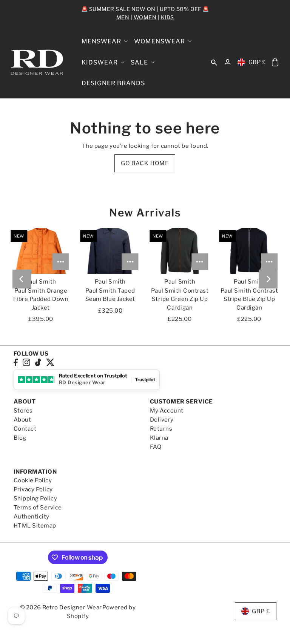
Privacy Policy (33, 489)
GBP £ (257, 62)
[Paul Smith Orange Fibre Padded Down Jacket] (41, 251)
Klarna (159, 437)
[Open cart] (274, 62)
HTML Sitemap (35, 525)
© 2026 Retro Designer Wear (61, 607)
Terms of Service (38, 507)
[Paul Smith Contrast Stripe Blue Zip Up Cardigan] (249, 251)
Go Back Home (145, 163)
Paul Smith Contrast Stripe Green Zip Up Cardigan (180, 299)
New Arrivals (145, 212)
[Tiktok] (38, 362)
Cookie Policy (33, 480)
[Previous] (21, 279)
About (22, 419)
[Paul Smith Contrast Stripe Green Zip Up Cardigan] (180, 251)
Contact (25, 428)
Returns (161, 428)
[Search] (214, 62)
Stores (23, 410)
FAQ (156, 446)
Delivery (162, 419)
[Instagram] (26, 362)
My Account (167, 410)
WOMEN (145, 17)
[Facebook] (16, 362)
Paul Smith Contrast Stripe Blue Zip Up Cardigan (249, 299)
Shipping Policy (35, 498)
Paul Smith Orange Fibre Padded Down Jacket (41, 299)
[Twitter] (50, 362)
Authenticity (31, 516)
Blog (20, 437)
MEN (123, 17)
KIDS (167, 17)
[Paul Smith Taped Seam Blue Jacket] (110, 251)
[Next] (268, 279)
